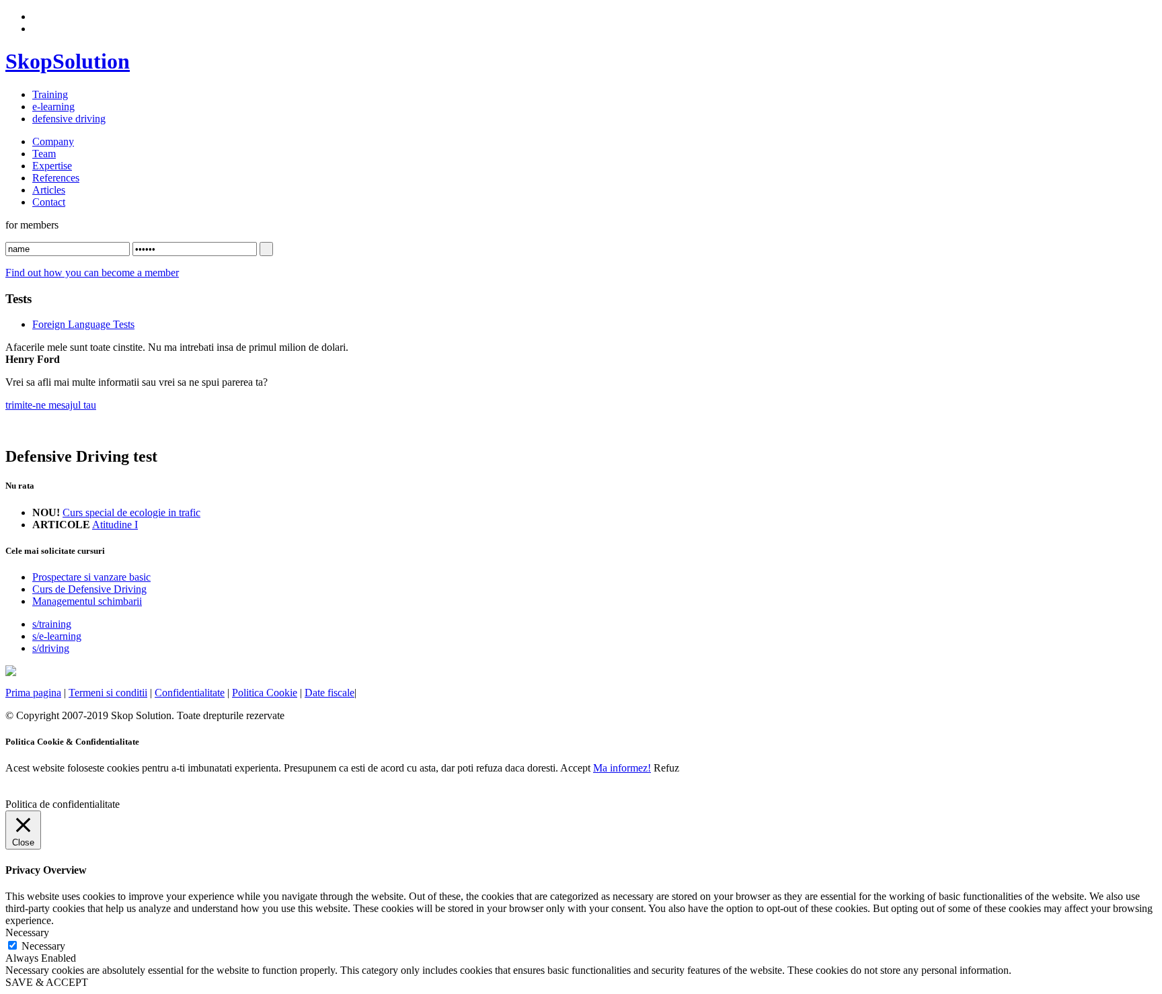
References (55, 177)
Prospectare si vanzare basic (91, 577)
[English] (38, 27)
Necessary (43, 946)
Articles (48, 190)
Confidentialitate (190, 692)
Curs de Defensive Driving (89, 589)
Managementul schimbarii (87, 601)
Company (53, 141)
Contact (48, 202)
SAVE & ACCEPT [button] (46, 982)
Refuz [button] (666, 768)
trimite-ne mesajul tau (50, 405)
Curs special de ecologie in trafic (131, 512)
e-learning (53, 106)
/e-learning (56, 636)
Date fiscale (329, 692)
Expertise (52, 165)
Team (44, 153)
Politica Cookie (264, 692)
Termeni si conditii (108, 692)
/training (51, 624)
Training (50, 94)
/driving (50, 648)
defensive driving (69, 118)
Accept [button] (575, 768)
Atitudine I (115, 524)
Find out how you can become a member (92, 272)
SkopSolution (67, 61)
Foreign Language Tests (83, 324)
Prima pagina (33, 692)
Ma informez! (622, 768)
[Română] (38, 15)
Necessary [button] (27, 932)
